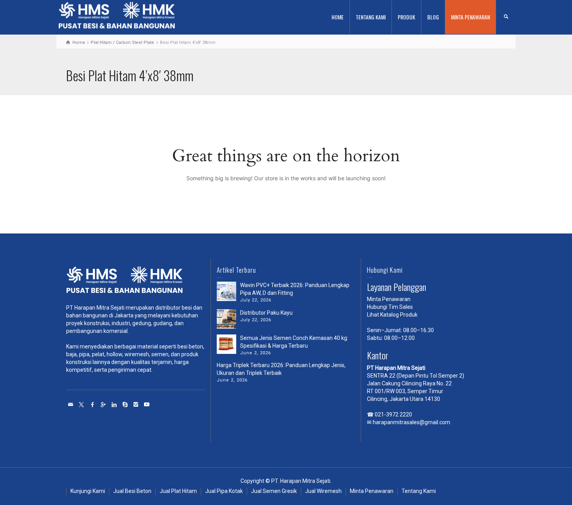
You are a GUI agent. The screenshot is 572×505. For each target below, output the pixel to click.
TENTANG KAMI (371, 17)
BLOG (433, 17)
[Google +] (103, 404)
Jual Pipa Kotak (224, 491)
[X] (81, 404)
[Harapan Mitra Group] (135, 281)
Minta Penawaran (389, 299)
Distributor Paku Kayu (266, 313)
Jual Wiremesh (323, 491)
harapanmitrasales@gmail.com (411, 422)
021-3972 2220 (393, 414)
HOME (338, 17)
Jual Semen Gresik (274, 491)
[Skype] (125, 404)
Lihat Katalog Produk (392, 315)
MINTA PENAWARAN (470, 17)
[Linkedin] (114, 404)
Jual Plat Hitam (178, 491)
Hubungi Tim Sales (390, 307)
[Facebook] (92, 404)
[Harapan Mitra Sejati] (116, 17)
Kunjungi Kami (87, 491)
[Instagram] (136, 404)
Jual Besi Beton (132, 491)
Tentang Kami (419, 491)
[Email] (70, 404)
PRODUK (406, 17)
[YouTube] (147, 404)
